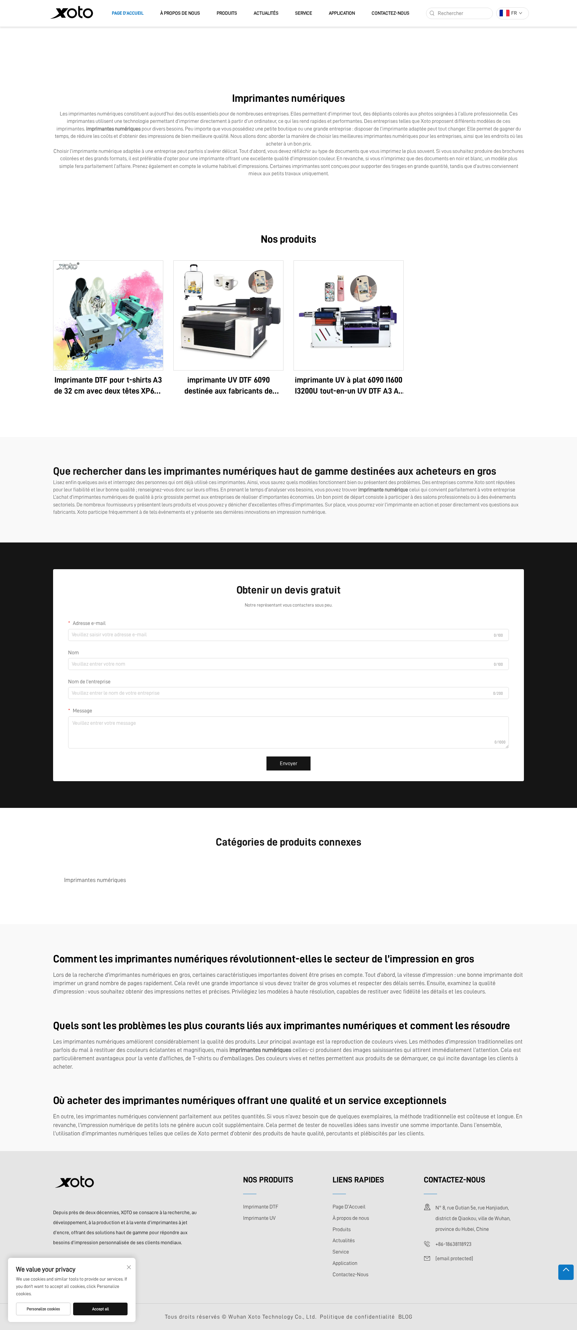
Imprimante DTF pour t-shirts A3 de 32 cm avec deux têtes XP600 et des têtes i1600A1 (108, 386)
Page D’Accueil (128, 13)
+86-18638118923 (453, 1244)
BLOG (405, 1317)
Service (303, 13)
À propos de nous (180, 13)
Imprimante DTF (260, 1206)
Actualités (266, 13)
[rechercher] (432, 13)
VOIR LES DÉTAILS (108, 315)
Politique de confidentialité (357, 1317)
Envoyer (288, 763)
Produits (227, 13)
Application (342, 13)
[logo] (71, 13)
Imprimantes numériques (95, 880)
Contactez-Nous (390, 13)
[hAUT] (566, 1272)
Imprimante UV (259, 1218)
